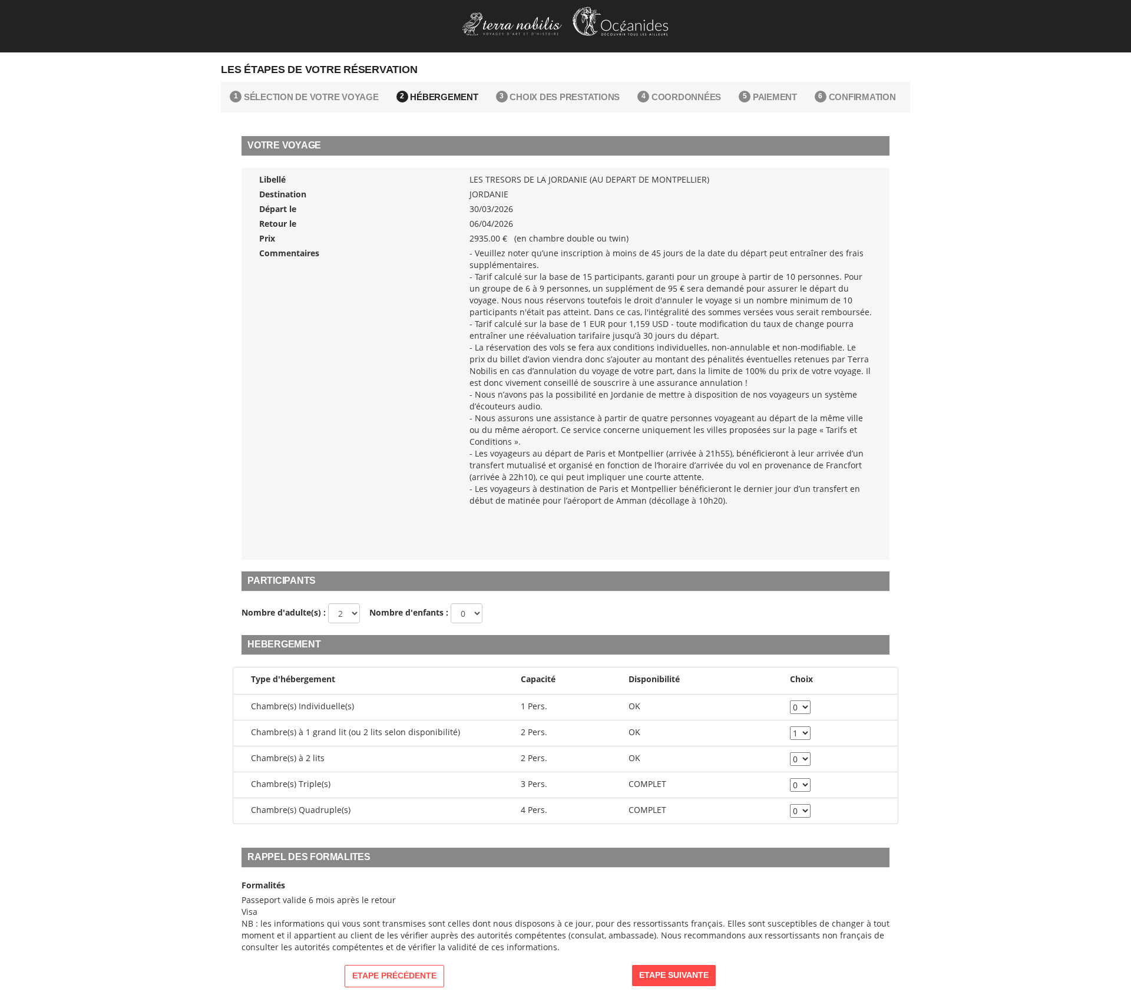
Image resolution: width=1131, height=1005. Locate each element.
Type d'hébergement (293, 679)
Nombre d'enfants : (405, 612)
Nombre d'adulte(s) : (284, 612)
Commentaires (289, 253)
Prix (267, 238)
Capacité (538, 679)
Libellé (272, 179)
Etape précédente (394, 975)
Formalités (263, 885)
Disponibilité (654, 679)
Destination (282, 194)
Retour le (277, 223)
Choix (801, 679)
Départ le (277, 208)
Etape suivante (674, 975)
